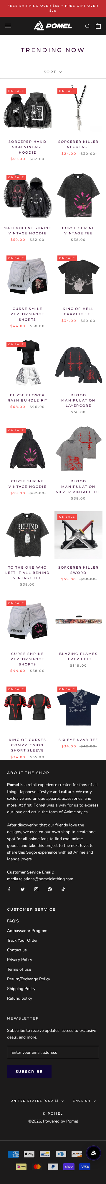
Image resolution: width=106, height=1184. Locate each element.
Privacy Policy (19, 959)
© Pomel (53, 1113)
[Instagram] (36, 889)
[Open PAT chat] (93, 1153)
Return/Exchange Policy (28, 979)
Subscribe (29, 1071)
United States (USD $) (35, 1101)
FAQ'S (13, 921)
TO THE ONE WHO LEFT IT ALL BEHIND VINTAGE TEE (27, 572)
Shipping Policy (21, 988)
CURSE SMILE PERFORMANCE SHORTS (27, 314)
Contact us (17, 950)
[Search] (87, 25)
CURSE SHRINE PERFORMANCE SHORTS (27, 659)
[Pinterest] (50, 889)
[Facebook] (9, 889)
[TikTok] (63, 889)
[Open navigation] (8, 26)
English (81, 1101)
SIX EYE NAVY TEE (78, 740)
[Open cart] (98, 26)
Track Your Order (22, 940)
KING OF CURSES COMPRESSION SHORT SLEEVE (27, 745)
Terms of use (19, 969)
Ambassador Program (27, 931)
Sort (51, 72)
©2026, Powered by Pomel (53, 1121)
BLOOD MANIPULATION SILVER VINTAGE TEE (78, 486)
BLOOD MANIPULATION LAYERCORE (78, 400)
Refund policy (19, 998)
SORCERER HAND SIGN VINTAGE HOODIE (28, 147)
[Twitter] (23, 889)
